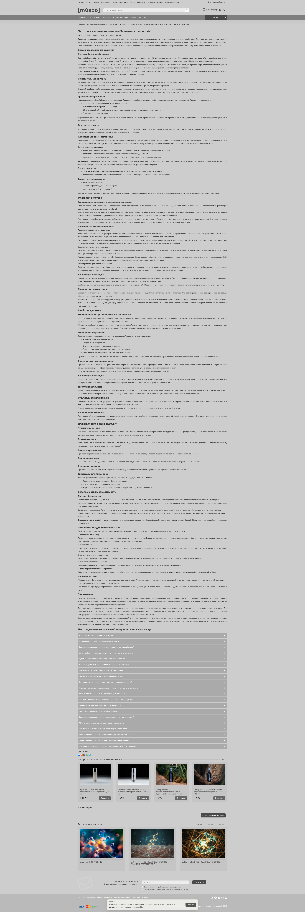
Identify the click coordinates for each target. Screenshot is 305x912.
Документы (105, 2)
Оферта (145, 898)
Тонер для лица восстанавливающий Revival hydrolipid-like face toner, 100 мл (169, 792)
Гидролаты (117, 17)
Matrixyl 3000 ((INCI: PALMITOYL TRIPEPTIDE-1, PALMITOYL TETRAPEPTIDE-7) (150, 863)
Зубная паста (130, 17)
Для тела (106, 17)
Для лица (83, 17)
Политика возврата (86, 898)
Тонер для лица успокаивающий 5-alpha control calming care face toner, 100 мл (209, 792)
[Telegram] (90, 755)
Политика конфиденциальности (127, 898)
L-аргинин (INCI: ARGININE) (91, 862)
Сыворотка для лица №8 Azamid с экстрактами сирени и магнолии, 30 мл (133, 792)
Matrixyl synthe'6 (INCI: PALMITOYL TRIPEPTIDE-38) (202, 862)
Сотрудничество (92, 2)
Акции (132, 2)
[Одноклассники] (82, 755)
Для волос (94, 17)
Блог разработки (172, 2)
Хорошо (191, 905)
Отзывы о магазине (155, 2)
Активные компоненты (97, 24)
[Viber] (84, 755)
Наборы (142, 17)
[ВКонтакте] (79, 755)
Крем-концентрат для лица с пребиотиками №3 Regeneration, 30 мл (94, 792)
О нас (81, 2)
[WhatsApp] (87, 755)
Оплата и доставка (120, 2)
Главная (81, 24)
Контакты (141, 2)
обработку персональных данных (169, 887)
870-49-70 (215, 9)
